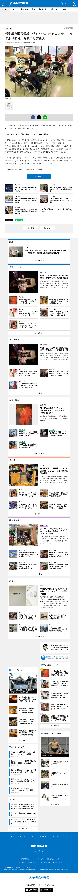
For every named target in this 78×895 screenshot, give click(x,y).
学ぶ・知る (55, 9)
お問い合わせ (46, 862)
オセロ (34, 42)
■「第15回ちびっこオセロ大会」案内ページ (56, 210)
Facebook (62, 3)
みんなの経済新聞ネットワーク (39, 877)
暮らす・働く (43, 9)
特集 (64, 9)
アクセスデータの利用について (29, 862)
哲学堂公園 (9, 42)
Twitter (67, 3)
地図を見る (39, 176)
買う (33, 9)
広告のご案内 (58, 862)
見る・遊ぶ (24, 9)
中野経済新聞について (26, 859)
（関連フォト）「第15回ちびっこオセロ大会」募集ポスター (31, 134)
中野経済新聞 (18, 4)
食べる (14, 9)
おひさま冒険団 (26, 42)
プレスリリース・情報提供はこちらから (48, 859)
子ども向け (17, 42)
